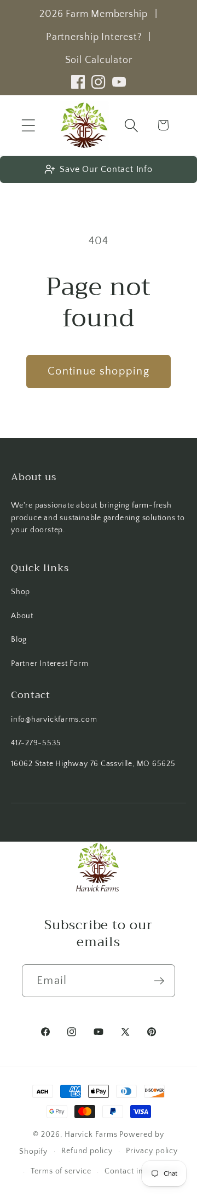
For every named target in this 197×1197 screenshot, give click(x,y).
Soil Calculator (98, 60)
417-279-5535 (36, 743)
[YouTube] (119, 82)
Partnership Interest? (93, 37)
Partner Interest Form (49, 663)
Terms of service (61, 1171)
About (22, 616)
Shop (20, 592)
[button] (28, 125)
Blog (19, 639)
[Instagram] (98, 82)
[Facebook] (78, 82)
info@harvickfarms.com (54, 719)
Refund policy (87, 1151)
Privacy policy (152, 1151)
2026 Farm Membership (93, 14)
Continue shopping (98, 371)
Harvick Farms (92, 1134)
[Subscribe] (159, 981)
